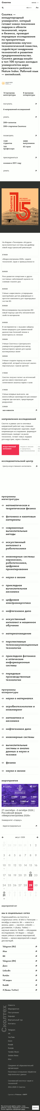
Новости (11, 1005)
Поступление (13, 1013)
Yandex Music (13, 1052)
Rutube (11, 1048)
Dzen (10, 1041)
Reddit (10, 1045)
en (30, 8)
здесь (23, 1109)
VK (9, 1034)
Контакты (12, 1024)
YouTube (11, 1037)
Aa (37, 8)
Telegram (11, 1030)
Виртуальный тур (15, 1020)
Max (9, 1059)
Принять (35, 1107)
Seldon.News (13, 1056)
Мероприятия (13, 1009)
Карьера (11, 1016)
